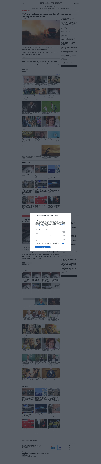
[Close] (69, 215)
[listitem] (50, 229)
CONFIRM (43, 247)
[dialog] (50, 232)
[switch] (63, 232)
